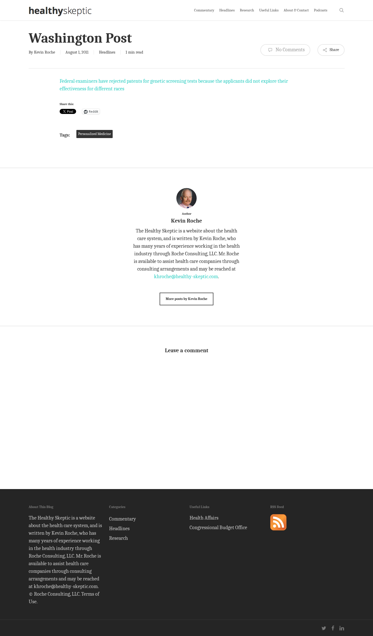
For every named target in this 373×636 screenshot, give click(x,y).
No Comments (290, 50)
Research (118, 538)
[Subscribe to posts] (278, 532)
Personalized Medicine (94, 134)
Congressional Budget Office (218, 527)
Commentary (122, 519)
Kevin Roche (44, 52)
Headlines (107, 52)
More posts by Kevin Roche (186, 299)
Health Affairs (204, 518)
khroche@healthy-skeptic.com (186, 276)
